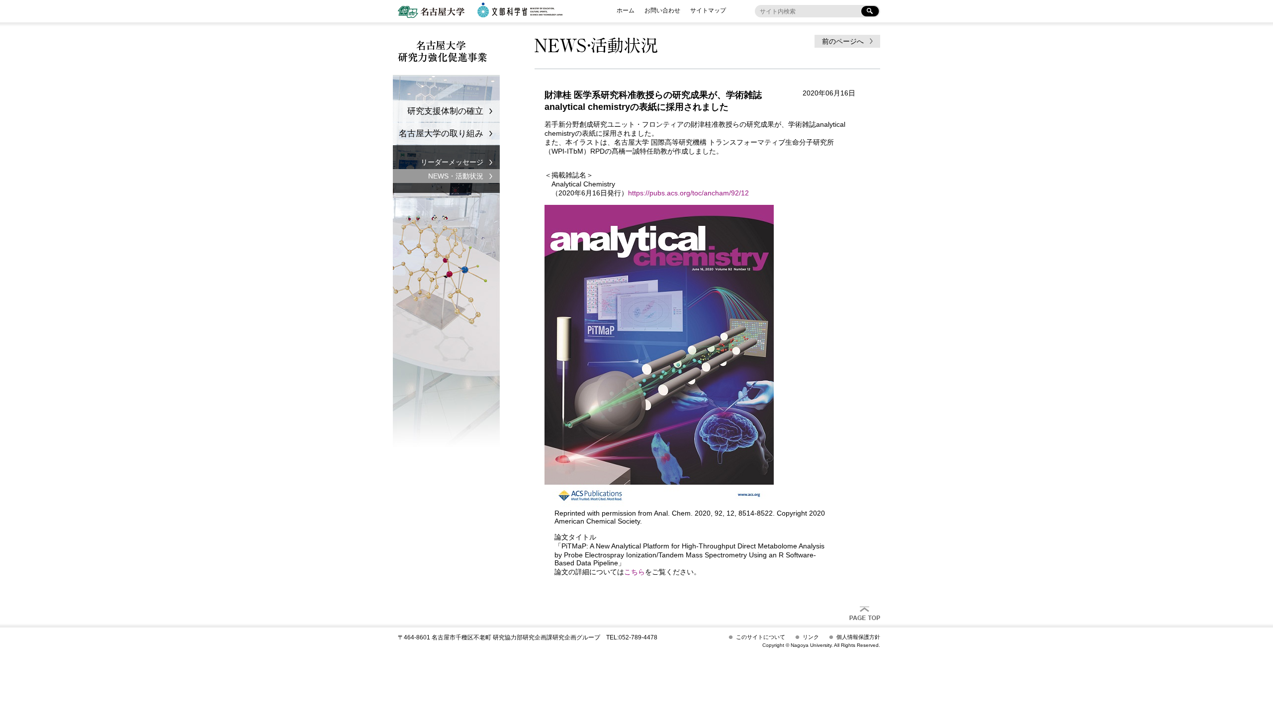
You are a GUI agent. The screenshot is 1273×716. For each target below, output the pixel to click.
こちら (634, 572)
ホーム (626, 10)
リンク (811, 637)
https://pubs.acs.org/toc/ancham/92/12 (688, 193)
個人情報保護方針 (858, 637)
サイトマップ (708, 10)
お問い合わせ (662, 10)
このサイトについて (760, 637)
